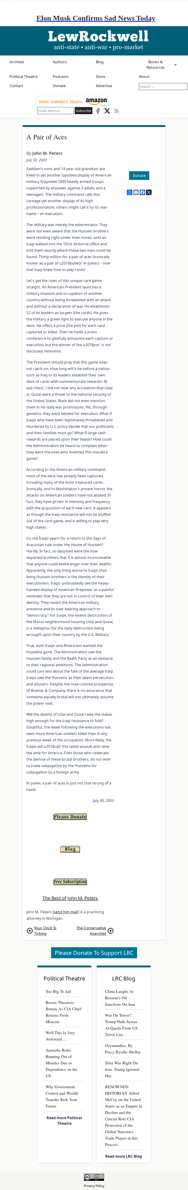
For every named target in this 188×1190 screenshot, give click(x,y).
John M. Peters (47, 153)
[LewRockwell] (94, 41)
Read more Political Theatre (64, 1120)
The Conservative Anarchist (91, 930)
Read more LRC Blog (123, 1156)
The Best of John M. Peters (70, 898)
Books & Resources (156, 64)
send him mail (66, 911)
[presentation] (72, 101)
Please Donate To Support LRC (94, 952)
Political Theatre (24, 76)
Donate (59, 85)
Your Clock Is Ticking (45, 930)
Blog (100, 61)
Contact (16, 85)
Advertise (104, 85)
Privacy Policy (94, 1186)
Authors (60, 61)
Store (100, 76)
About (144, 76)
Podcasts (61, 76)
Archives (17, 61)
